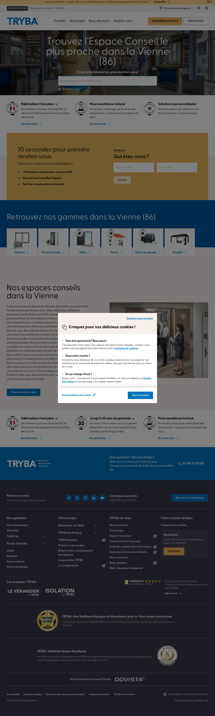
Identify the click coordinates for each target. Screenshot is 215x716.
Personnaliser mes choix (76, 395)
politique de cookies (126, 348)
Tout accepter (140, 395)
